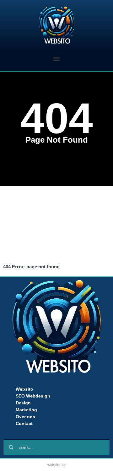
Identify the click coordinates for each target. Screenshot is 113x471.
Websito (24, 389)
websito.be (56, 465)
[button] (56, 58)
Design (23, 402)
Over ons (25, 416)
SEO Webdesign (33, 395)
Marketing (26, 409)
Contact (24, 423)
